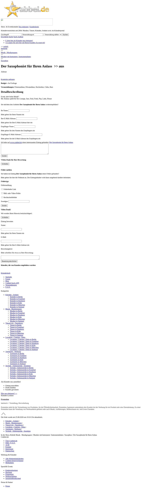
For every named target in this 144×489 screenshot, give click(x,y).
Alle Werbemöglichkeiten (14, 459)
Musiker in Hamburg (17, 315)
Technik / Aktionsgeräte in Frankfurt (23, 370)
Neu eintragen (24, 27)
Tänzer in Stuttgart (16, 335)
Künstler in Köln (16, 303)
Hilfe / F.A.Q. (10, 443)
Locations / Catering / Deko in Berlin (23, 339)
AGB (7, 445)
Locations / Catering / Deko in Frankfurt (24, 341)
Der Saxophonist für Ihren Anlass (61, 142)
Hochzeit (8, 472)
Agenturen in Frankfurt (18, 356)
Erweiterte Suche (7, 37)
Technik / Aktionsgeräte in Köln (21, 374)
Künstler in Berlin (16, 297)
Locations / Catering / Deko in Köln (22, 345)
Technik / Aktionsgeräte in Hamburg (23, 372)
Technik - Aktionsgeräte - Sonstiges (18, 366)
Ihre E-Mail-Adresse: (8, 118)
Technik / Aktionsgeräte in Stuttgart (22, 378)
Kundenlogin (34, 27)
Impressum (9, 449)
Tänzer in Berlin (15, 325)
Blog (7, 281)
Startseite (4, 48)
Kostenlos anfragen (8, 79)
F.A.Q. (7, 287)
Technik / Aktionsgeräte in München (23, 376)
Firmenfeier (9, 474)
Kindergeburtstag (11, 470)
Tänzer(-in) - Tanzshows (14, 323)
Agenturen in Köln (16, 360)
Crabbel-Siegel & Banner (14, 461)
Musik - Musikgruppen (13, 309)
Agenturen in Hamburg (18, 358)
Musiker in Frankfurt (17, 313)
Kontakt (8, 447)
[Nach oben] (3, 415)
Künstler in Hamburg (17, 301)
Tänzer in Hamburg (17, 329)
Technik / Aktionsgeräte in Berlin (21, 368)
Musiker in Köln (16, 317)
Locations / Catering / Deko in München (24, 347)
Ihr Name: (4, 110)
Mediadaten (9, 463)
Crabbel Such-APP (12, 283)
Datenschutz (9, 451)
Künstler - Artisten (11, 295)
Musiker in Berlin (16, 311)
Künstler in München (17, 305)
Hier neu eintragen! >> (9, 393)
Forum (7, 279)
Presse (7, 486)
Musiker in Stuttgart (17, 321)
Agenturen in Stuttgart (18, 364)
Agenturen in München (18, 362)
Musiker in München (17, 319)
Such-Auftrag (18, 37)
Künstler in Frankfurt (17, 299)
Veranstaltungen (11, 285)
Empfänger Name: (7, 126)
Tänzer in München (17, 333)
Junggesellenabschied (13, 478)
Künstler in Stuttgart (17, 307)
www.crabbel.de (16, 142)
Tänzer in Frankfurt (17, 327)
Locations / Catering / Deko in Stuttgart (24, 349)
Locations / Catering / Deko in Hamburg (24, 343)
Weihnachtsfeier (11, 476)
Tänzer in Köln (15, 331)
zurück (5, 46)
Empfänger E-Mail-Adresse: (11, 134)
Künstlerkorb (5, 273)
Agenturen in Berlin (17, 354)
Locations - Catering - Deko (15, 337)
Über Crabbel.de (11, 441)
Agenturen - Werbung (13, 352)
